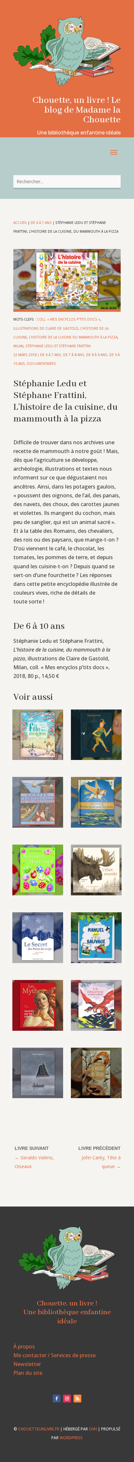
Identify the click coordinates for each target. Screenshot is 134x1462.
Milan (18, 346)
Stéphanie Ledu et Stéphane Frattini (58, 346)
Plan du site (27, 1372)
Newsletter (27, 1364)
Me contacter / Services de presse (54, 1355)
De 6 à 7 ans (41, 222)
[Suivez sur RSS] (77, 1398)
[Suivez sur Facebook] (56, 1398)
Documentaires (41, 363)
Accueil (20, 222)
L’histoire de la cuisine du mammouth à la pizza (73, 337)
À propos (24, 1346)
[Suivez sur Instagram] (67, 1398)
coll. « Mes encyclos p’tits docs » (68, 319)
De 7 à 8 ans (73, 354)
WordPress (71, 1438)
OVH (93, 1429)
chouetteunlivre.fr (38, 1429)
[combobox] (67, 181)
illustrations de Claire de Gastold (45, 328)
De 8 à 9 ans (96, 354)
